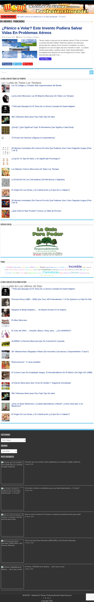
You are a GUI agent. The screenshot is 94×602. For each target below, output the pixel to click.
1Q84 (87, 269)
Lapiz (84, 267)
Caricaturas (51, 272)
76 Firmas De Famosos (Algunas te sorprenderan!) (33, 138)
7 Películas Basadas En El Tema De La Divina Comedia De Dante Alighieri (43, 106)
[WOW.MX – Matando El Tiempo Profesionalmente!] (47, 7)
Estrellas (42, 267)
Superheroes (82, 273)
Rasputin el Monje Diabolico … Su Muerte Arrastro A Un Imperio (38, 310)
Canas (26, 273)
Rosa (66, 269)
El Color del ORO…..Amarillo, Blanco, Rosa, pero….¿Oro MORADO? (41, 331)
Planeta (36, 269)
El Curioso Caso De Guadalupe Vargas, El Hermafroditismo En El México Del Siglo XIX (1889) (51, 372)
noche (22, 273)
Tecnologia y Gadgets (31, 37)
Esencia (31, 269)
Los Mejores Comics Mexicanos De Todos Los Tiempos (35, 169)
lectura (11, 269)
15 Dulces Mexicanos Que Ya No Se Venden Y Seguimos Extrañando (41, 383)
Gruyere (28, 267)
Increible (75, 266)
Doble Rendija (49, 267)
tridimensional (67, 273)
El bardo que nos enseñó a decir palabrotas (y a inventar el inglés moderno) (52, 462)
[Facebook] (43, 598)
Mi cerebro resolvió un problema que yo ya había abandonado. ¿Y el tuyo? (41, 17)
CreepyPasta (46, 269)
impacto (37, 267)
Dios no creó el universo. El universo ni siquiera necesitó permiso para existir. (53, 514)
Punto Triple (79, 269)
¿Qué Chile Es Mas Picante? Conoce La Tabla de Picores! (36, 211)
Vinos (55, 267)
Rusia (62, 267)
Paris (88, 273)
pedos (26, 269)
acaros (66, 267)
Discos (61, 273)
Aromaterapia (54, 269)
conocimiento (8, 273)
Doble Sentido (17, 267)
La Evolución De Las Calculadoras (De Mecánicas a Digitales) (38, 179)
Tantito (15, 269)
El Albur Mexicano (19, 320)
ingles (84, 269)
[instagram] (50, 598)
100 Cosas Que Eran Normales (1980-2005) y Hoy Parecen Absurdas (50, 540)
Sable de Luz (71, 269)
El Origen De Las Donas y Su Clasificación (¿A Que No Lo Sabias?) (40, 190)
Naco (39, 269)
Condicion (39, 273)
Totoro (17, 273)
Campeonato (21, 269)
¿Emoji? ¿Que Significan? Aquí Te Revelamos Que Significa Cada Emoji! (42, 127)
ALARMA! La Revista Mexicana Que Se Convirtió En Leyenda (37, 341)
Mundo (75, 272)
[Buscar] (91, 72)
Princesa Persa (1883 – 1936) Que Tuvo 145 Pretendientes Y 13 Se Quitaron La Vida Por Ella (51, 299)
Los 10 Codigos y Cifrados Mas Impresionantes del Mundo (36, 85)
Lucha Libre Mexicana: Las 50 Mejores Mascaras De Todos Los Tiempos (42, 96)
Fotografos (62, 269)
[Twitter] (46, 598)
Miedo (20, 37)
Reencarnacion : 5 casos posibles (25, 362)
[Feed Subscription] (92, 22)
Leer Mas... (45, 59)
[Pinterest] (48, 598)
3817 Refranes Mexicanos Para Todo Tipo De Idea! (33, 117)
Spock (32, 267)
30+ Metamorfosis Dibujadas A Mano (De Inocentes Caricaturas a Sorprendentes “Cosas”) (50, 351)
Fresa (58, 267)
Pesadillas (9, 267)
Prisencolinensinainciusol (47, 275)
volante (23, 267)
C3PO (13, 273)
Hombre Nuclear (32, 273)
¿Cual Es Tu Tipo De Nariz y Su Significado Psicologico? (35, 159)
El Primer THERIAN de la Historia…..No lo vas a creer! (44, 567)
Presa (4, 267)
